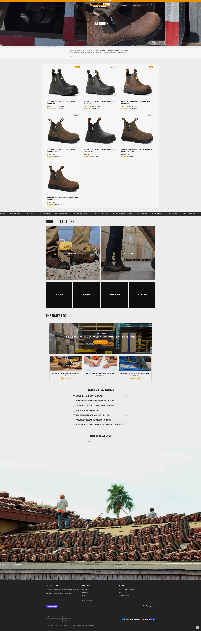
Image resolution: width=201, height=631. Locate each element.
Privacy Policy (123, 592)
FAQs (83, 595)
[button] (47, 5)
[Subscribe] (113, 441)
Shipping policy (85, 625)
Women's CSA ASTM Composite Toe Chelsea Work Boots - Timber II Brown (63, 199)
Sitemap (92, 625)
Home (47, 46)
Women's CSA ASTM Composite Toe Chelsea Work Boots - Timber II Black (100, 151)
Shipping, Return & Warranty (127, 589)
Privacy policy (67, 625)
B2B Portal (85, 592)
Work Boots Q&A (87, 598)
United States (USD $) (52, 620)
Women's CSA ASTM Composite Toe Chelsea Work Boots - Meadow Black (100, 103)
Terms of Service (124, 595)
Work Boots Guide (87, 600)
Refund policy (59, 625)
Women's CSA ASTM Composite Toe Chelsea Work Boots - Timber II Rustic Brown (136, 151)
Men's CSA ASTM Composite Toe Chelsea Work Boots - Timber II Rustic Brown (62, 151)
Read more (73, 56)
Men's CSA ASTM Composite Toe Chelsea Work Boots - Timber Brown (136, 103)
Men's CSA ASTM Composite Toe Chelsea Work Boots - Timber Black (62, 103)
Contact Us (85, 589)
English (66, 620)
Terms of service (76, 625)
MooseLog (52, 625)
